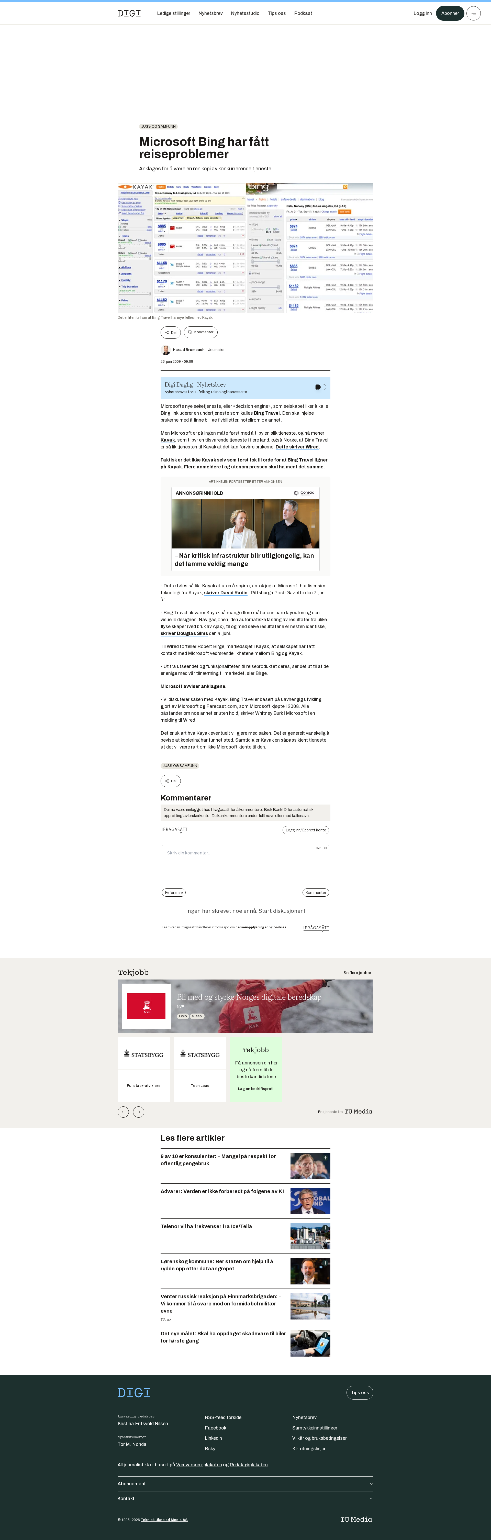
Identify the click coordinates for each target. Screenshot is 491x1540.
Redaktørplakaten (249, 1464)
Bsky (210, 1448)
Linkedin (213, 1438)
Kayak (168, 440)
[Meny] (473, 13)
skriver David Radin (226, 592)
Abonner (450, 13)
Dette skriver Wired (297, 446)
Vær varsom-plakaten (199, 1464)
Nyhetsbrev (304, 1417)
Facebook (215, 1428)
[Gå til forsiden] (129, 13)
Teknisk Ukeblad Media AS (164, 1520)
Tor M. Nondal (133, 1444)
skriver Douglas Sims (184, 633)
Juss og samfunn (158, 126)
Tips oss (360, 1392)
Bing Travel (267, 413)
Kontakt (126, 1498)
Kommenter (203, 332)
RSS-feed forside (223, 1417)
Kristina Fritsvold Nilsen (143, 1423)
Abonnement (132, 1483)
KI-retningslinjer (309, 1448)
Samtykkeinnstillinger (314, 1428)
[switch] (320, 387)
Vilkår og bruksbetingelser (319, 1438)
